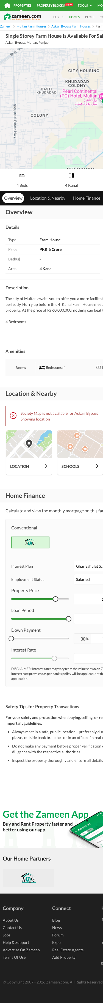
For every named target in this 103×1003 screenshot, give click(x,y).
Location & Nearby (47, 197)
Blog (56, 920)
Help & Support (16, 942)
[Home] (7, 5)
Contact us (12, 927)
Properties (22, 5)
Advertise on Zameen (21, 949)
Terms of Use (14, 957)
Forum (58, 935)
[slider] (55, 599)
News (57, 927)
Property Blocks (54, 5)
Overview (13, 197)
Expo (56, 942)
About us (11, 920)
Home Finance (86, 197)
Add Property (64, 957)
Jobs (6, 935)
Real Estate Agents (67, 949)
